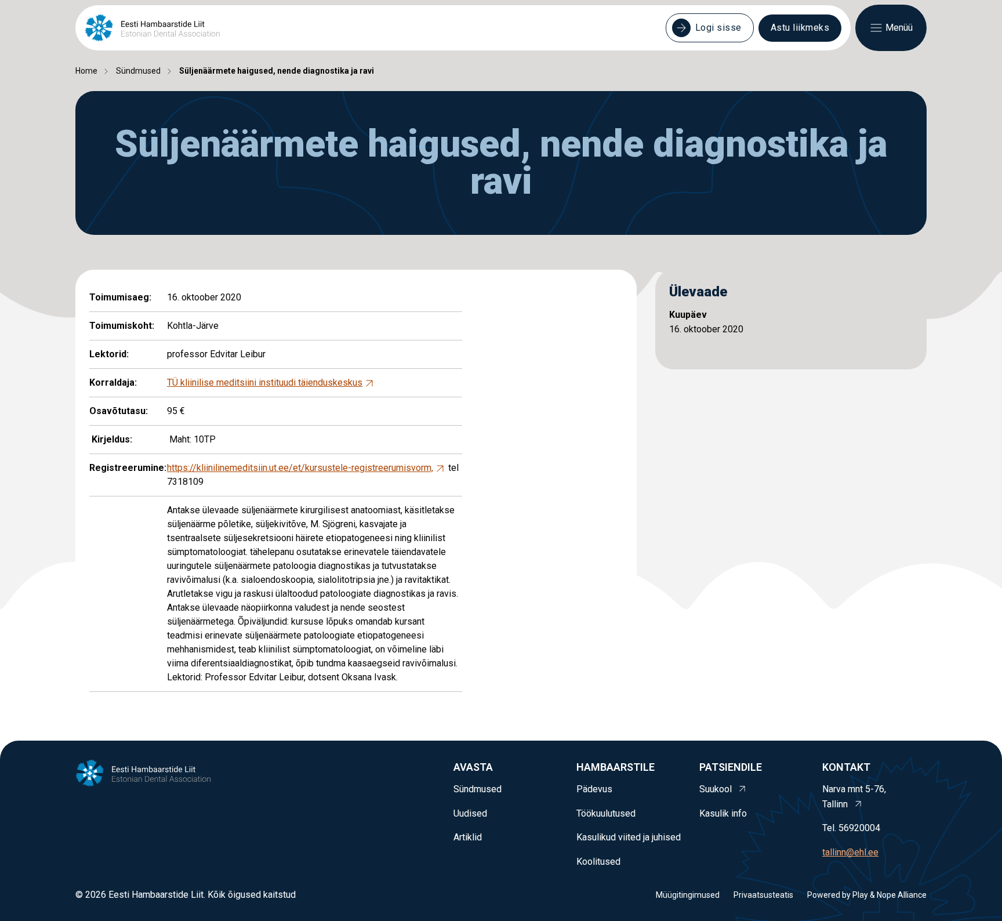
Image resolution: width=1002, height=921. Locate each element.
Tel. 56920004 (851, 827)
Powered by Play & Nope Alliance (867, 895)
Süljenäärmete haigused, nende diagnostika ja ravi (276, 70)
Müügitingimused (688, 895)
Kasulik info (723, 813)
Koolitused (598, 861)
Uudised (470, 813)
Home (86, 70)
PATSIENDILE (730, 767)
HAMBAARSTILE (615, 767)
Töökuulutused (606, 813)
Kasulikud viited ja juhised (628, 837)
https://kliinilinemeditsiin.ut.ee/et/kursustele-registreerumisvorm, (300, 467)
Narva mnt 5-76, (854, 797)
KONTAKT (846, 767)
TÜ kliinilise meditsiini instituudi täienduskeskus (264, 382)
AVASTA (473, 767)
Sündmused (138, 70)
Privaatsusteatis (763, 895)
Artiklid (467, 837)
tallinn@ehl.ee (850, 852)
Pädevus (594, 789)
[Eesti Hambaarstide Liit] (152, 28)
